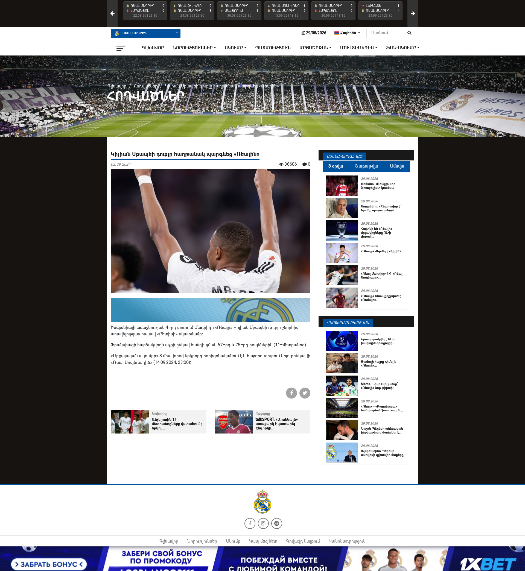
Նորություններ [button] (193, 47)
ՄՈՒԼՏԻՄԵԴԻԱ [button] (357, 47)
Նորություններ (202, 541)
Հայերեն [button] (348, 33)
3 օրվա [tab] (335, 166)
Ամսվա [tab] (397, 166)
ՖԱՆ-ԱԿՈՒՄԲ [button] (401, 47)
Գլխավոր (153, 47)
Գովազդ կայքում (303, 541)
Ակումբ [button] (234, 47)
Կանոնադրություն (347, 541)
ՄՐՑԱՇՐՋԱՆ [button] (313, 47)
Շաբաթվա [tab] (366, 166)
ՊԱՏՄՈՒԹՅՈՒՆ (273, 47)
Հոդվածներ (146, 86)
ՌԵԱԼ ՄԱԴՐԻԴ (134, 33)
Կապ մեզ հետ (263, 541)
